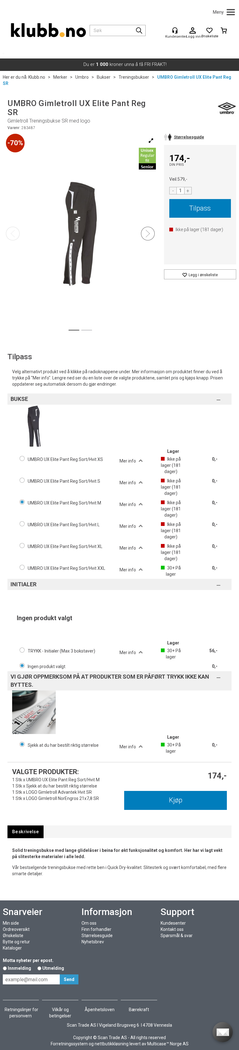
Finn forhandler (96, 929)
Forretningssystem (69, 1043)
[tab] (25, 831)
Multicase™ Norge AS (168, 1043)
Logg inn (192, 30)
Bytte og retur (16, 941)
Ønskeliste (13, 935)
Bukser (103, 77)
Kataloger (12, 947)
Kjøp (175, 800)
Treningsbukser (134, 77)
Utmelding (53, 968)
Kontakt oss (172, 929)
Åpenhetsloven (100, 1009)
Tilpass (200, 208)
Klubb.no (36, 77)
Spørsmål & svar (177, 935)
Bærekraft (139, 1009)
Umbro (82, 77)
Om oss (89, 923)
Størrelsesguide (97, 935)
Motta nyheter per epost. (28, 960)
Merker (60, 77)
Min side (11, 923)
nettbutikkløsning (112, 1043)
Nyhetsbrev (93, 941)
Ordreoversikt (16, 929)
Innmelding (19, 968)
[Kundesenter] (175, 30)
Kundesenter (173, 923)
